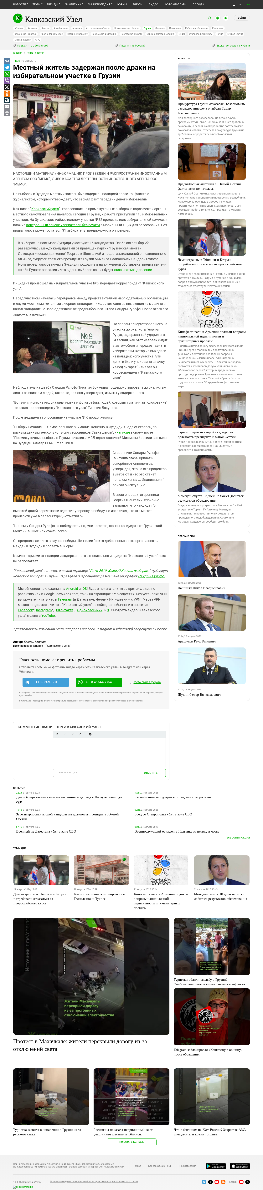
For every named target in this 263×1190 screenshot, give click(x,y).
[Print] (6, 113)
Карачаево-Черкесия (25, 34)
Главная (17, 53)
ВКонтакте (64, 610)
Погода (198, 4)
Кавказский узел (45, 209)
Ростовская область (131, 34)
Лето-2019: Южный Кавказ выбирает (120, 571)
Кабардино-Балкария (196, 28)
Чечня (220, 34)
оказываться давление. (134, 270)
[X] (6, 87)
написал (123, 432)
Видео (153, 4)
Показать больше (131, 1141)
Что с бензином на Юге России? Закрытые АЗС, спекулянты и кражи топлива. (210, 1131)
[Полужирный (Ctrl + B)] (57, 734)
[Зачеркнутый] (80, 734)
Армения (77, 28)
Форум (122, 4)
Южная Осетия (235, 34)
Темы (36, 4)
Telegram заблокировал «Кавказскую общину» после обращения (208, 1051)
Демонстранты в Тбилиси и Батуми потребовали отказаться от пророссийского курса (210, 264)
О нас (138, 1166)
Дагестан (160, 28)
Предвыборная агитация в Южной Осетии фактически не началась (209, 186)
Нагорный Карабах (77, 34)
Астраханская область (98, 28)
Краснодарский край (52, 34)
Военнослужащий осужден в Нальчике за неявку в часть (177, 831)
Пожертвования (187, 1166)
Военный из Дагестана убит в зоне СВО (46, 831)
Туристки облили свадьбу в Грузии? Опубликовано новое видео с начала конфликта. (210, 981)
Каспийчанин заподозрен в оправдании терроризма (173, 797)
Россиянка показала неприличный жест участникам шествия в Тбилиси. (123, 1131)
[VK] (6, 61)
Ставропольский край (200, 34)
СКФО (182, 34)
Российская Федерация (104, 34)
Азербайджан (61, 28)
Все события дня (238, 837)
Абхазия (18, 28)
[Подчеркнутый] (72, 734)
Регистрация (68, 772)
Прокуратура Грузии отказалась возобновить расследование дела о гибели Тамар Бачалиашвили (211, 108)
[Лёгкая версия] (234, 4)
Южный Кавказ (22, 39)
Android (72, 589)
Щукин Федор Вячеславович (199, 694)
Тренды (52, 4)
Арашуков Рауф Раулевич (197, 641)
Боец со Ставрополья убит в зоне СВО (163, 814)
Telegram (65, 599)
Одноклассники (89, 610)
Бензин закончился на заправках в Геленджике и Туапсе (99, 896)
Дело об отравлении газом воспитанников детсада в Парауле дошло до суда (69, 799)
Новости (19, 4)
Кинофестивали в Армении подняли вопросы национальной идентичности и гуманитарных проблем (212, 336)
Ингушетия (175, 28)
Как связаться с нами (159, 1166)
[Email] (6, 107)
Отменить (150, 772)
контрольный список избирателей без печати (63, 225)
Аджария (32, 28)
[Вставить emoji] (90, 734)
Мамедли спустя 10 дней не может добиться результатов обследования (211, 498)
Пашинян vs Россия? (132, 45)
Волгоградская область (126, 28)
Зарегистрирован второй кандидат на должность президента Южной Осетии (207, 434)
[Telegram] (6, 67)
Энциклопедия (98, 4)
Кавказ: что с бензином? (32, 45)
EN (248, 4)
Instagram (44, 610)
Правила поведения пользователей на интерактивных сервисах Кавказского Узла (94, 1181)
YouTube (48, 615)
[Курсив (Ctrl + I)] (65, 734)
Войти (242, 18)
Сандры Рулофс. (151, 576)
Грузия (147, 28)
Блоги (137, 4)
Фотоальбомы (175, 4)
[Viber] (6, 80)
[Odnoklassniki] (6, 94)
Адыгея (45, 28)
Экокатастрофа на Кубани (233, 45)
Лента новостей (35, 53)
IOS (84, 589)
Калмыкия (217, 28)
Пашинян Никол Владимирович (201, 587)
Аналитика (72, 4)
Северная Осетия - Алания (160, 34)
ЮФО (37, 39)
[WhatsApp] (6, 74)
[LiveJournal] (6, 100)
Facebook (25, 610)
